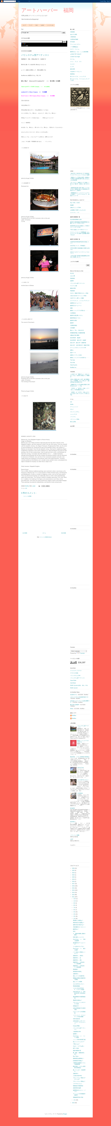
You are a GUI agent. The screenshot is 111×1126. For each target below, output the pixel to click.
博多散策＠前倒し (77, 971)
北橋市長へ (76, 973)
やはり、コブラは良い (78, 1046)
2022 (73, 875)
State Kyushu (73, 365)
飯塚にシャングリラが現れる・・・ (79, 310)
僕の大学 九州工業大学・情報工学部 (79, 345)
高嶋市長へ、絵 (77, 957)
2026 (73, 868)
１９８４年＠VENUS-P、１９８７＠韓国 (78, 989)
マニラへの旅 (73, 285)
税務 (71, 308)
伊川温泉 (72, 41)
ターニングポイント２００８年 (78, 347)
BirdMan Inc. (73, 367)
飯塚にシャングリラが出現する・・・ (79, 357)
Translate (82, 653)
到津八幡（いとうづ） (78, 937)
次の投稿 (25, 533)
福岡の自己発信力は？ (78, 924)
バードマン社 (50, 25)
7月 (74, 907)
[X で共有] (45, 486)
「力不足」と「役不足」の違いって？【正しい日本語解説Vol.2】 (79, 389)
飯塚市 (72, 323)
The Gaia (72, 360)
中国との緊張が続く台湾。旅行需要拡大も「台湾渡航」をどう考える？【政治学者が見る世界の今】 (79, 381)
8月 (74, 905)
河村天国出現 (76, 1018)
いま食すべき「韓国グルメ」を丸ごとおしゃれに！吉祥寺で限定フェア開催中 (79, 376)
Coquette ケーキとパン (76, 71)
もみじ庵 (72, 276)
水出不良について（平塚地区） (78, 245)
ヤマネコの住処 (74, 673)
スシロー (72, 64)
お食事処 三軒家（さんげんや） (78, 210)
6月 (74, 909)
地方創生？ (73, 821)
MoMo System (74, 688)
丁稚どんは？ (76, 1044)
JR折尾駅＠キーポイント (79, 927)
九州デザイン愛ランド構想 (77, 298)
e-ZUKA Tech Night (75, 56)
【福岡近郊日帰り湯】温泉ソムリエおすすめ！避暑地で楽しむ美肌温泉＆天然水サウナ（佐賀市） (79, 189)
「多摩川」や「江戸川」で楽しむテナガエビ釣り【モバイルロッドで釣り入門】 (79, 394)
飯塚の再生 (73, 288)
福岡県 (72, 280)
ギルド (72, 409)
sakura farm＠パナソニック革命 (78, 295)
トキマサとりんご (77, 1083)
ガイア (24, 25)
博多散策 (72, 278)
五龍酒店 (72, 32)
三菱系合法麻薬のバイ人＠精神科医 (79, 1063)
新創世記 (72, 74)
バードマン (73, 416)
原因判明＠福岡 (77, 1088)
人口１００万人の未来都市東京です (79, 697)
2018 (73, 881)
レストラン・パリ (74, 212)
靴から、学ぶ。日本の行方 (77, 330)
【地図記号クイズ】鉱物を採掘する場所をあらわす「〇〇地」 (79, 385)
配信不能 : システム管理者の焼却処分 (79, 756)
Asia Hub (72, 362)
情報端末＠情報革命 (78, 1085)
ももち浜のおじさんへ (83, 779)
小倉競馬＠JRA (77, 1031)
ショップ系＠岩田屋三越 (79, 1039)
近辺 (74, 931)
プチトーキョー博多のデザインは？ (79, 1078)
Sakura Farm (80, 767)
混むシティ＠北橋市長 (78, 976)
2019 (73, 879)
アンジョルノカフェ (75, 44)
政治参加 (72, 808)
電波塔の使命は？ (77, 1000)
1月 (74, 1100)
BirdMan (74, 715)
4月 (74, 914)
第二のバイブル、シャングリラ (78, 76)
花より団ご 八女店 (75, 202)
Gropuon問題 (76, 1026)
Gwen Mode (73, 680)
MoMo (71, 404)
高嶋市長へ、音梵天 (78, 955)
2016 (73, 886)
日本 (36, 25)
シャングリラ (73, 414)
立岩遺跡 (72, 327)
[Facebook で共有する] (47, 486)
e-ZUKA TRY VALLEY (75, 54)
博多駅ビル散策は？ (78, 920)
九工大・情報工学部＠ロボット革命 (79, 293)
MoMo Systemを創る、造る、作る (79, 685)
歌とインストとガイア (78, 1041)
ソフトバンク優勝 (74, 835)
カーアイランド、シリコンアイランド (79, 300)
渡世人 (72, 350)
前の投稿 (63, 533)
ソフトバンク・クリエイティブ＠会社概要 (79, 1016)
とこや (72, 66)
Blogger (65, 1114)
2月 (74, 918)
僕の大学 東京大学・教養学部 (78, 342)
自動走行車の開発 (74, 335)
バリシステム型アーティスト (77, 283)
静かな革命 (73, 421)
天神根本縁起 (73, 325)
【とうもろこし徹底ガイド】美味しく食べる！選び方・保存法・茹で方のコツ (79, 184)
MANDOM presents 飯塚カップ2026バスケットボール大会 (80, 226)
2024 (73, 872)
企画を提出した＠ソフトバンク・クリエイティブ (79, 1022)
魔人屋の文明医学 (74, 704)
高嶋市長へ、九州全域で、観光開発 (78, 963)
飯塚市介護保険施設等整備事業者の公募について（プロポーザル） (79, 222)
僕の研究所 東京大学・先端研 (78, 340)
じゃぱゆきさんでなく (78, 946)
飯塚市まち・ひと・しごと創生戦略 (79, 51)
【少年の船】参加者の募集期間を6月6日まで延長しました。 (79, 256)
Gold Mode (73, 683)
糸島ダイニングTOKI (75, 207)
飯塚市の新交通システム (76, 315)
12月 (74, 898)
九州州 (42, 25)
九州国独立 (73, 313)
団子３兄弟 (76, 1048)
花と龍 (72, 273)
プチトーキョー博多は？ (79, 1081)
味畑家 (72, 205)
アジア (30, 25)
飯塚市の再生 (73, 320)
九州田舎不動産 (74, 39)
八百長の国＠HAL (77, 1075)
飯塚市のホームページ (76, 305)
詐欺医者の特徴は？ (78, 1060)
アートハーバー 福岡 (47, 10)
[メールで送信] (42, 486)
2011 (73, 896)
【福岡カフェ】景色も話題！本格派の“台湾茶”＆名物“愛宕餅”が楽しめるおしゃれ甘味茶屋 (80, 179)
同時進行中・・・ (77, 1006)
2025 (73, 870)
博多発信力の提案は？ (78, 922)
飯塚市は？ (76, 929)
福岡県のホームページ (76, 303)
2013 (73, 892)
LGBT (71, 839)
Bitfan (71, 708)
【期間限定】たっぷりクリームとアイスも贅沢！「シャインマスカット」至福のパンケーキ (79, 194)
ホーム (44, 533)
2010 (73, 1102)
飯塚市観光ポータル (75, 318)
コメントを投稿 (27, 496)
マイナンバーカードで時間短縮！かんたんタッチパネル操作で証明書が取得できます (79, 233)
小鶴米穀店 (73, 36)
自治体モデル (73, 694)
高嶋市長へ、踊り (77, 960)
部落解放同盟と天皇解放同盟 (77, 332)
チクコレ (72, 59)
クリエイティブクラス (76, 670)
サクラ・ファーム (74, 49)
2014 (73, 890)
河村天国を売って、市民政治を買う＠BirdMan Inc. (79, 993)
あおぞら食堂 (73, 34)
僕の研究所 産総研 (75, 337)
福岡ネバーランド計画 (76, 355)
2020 (73, 877)
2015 (73, 888)
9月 (74, 903)
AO (26, 488)
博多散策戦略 (76, 986)
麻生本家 (72, 69)
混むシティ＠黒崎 (77, 981)
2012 (73, 894)
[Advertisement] (44, 515)
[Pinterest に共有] (49, 486)
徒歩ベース (73, 352)
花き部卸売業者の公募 (76, 219)
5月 (74, 912)
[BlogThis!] (44, 486)
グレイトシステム (74, 411)
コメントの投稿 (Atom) (46, 537)
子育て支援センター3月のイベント (79, 229)
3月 (74, 916)
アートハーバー (74, 407)
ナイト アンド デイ (76, 61)
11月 (74, 901)
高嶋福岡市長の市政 (78, 1097)
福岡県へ (75, 1033)
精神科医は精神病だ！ (78, 1058)
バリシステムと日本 (75, 675)
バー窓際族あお (74, 46)
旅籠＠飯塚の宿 (77, 1050)
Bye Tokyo (75, 1056)
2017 (73, 883)
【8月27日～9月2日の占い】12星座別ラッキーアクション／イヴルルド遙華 (79, 174)
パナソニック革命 (74, 419)
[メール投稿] (39, 486)
